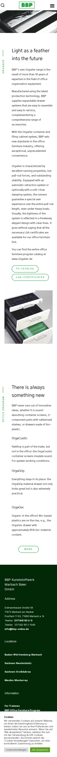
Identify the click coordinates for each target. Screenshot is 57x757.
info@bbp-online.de (17, 628)
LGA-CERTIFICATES (30, 277)
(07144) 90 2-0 (22, 620)
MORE (28, 549)
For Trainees (12, 705)
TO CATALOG (25, 269)
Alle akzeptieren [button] (40, 749)
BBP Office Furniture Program (22, 710)
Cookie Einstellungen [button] (16, 749)
